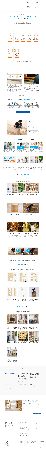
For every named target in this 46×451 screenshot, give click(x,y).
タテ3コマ (25, 429)
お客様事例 (21, 442)
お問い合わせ (32, 442)
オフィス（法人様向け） (37, 6)
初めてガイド (27, 442)
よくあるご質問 (21, 443)
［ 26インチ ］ (6, 421)
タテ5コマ (9, 421)
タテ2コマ (11, 425)
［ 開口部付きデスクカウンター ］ (8, 426)
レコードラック (28, 5)
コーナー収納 (28, 7)
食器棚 (28, 6)
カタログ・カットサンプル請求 (34, 441)
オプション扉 (20, 64)
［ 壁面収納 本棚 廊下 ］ (21, 428)
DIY (5, 435)
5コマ (11, 432)
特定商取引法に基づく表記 (43, 441)
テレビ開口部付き (29, 3)
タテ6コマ (9, 423)
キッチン (35, 5)
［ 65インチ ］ (6, 423)
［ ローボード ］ (21, 434)
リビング (35, 3)
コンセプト (27, 441)
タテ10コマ (32, 429)
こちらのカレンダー (35, 404)
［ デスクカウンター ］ (7, 425)
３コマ (9, 432)
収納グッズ (6, 436)
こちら (22, 380)
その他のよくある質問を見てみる (23, 111)
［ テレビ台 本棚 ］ (21, 425)
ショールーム (21, 441)
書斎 (36, 423)
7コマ (12, 432)
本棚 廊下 (37, 428)
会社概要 (32, 443)
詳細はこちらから (25, 379)
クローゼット (37, 422)
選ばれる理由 (27, 443)
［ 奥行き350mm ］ (7, 432)
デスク (6, 424)
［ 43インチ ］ (6, 422)
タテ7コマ (11, 421)
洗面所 (35, 7)
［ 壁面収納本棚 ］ (21, 421)
